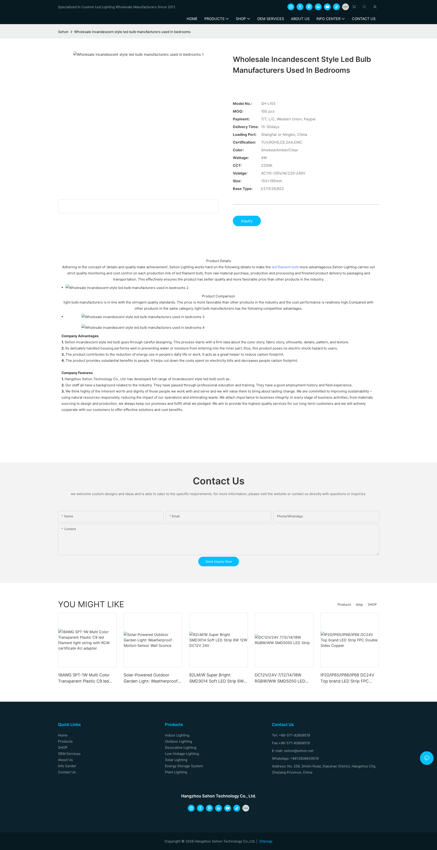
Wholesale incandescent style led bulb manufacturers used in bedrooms (132, 32)
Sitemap (265, 841)
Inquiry (247, 221)
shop (359, 604)
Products (344, 604)
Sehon (63, 32)
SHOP (372, 604)
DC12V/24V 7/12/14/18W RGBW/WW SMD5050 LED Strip (280, 678)
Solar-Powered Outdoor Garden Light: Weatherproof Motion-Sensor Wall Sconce (151, 678)
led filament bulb (285, 267)
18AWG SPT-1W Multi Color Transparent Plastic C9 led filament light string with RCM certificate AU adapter (87, 678)
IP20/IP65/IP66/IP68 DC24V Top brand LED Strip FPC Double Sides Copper (347, 678)
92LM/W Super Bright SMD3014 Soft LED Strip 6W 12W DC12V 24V (216, 678)
